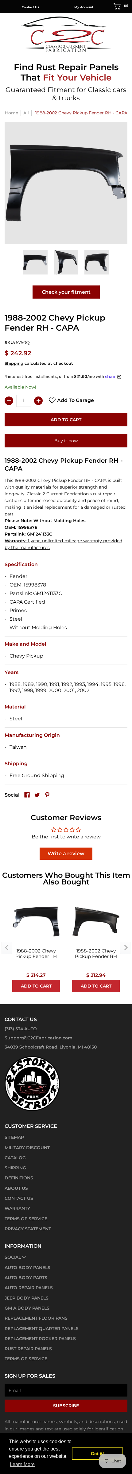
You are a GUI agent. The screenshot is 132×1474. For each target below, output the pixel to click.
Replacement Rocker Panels (40, 1338)
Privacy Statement (28, 1229)
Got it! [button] (97, 1453)
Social (13, 1257)
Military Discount (27, 1147)
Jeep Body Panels (27, 1298)
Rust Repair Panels (28, 1348)
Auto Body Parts (26, 1277)
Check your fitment (66, 292)
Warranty (17, 1208)
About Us (16, 1188)
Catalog (15, 1157)
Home (11, 113)
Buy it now (66, 440)
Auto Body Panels (27, 1267)
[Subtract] (9, 400)
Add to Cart (66, 419)
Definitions (19, 1178)
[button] (121, 5)
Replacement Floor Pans (36, 1318)
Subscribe (66, 1405)
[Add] (38, 400)
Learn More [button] (22, 1464)
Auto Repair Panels (29, 1287)
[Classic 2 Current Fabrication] (66, 34)
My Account (83, 7)
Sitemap (14, 1137)
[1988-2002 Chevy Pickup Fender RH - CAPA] (35, 262)
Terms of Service (26, 1218)
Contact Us (30, 7)
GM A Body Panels (27, 1308)
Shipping (14, 363)
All (26, 113)
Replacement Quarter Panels (42, 1328)
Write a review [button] (66, 853)
